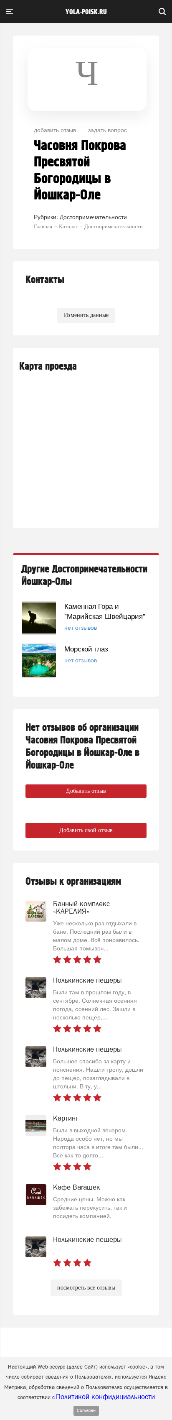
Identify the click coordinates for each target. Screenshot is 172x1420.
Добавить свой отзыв (86, 830)
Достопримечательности (93, 216)
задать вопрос (107, 129)
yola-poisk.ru (86, 12)
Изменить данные (86, 315)
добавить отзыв (55, 129)
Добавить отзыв (86, 791)
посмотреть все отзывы (86, 1288)
